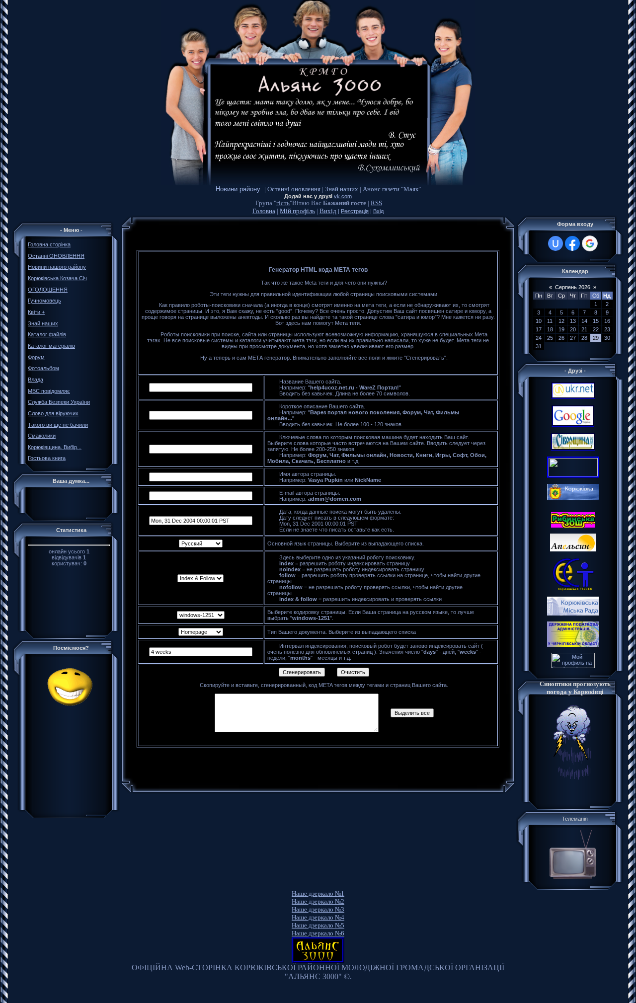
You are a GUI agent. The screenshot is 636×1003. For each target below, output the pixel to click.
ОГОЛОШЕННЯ (48, 290)
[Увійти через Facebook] (572, 243)
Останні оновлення (293, 189)
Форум (36, 357)
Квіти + (36, 312)
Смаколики (42, 436)
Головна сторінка (49, 244)
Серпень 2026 (572, 287)
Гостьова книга (47, 458)
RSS (376, 203)
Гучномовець (44, 301)
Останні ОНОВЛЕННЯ (56, 256)
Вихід (327, 211)
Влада (35, 380)
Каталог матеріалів (51, 346)
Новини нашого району (57, 267)
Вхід (378, 211)
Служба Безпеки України (59, 402)
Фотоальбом (43, 368)
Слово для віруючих (53, 413)
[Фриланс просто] (573, 666)
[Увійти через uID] (555, 243)
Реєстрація (355, 211)
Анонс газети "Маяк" (392, 189)
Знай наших (341, 189)
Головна (263, 211)
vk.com (343, 196)
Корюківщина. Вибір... (54, 447)
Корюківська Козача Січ (57, 278)
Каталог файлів (47, 334)
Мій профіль (297, 211)
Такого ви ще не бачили (58, 425)
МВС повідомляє (49, 391)
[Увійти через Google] (590, 243)
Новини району (238, 189)
